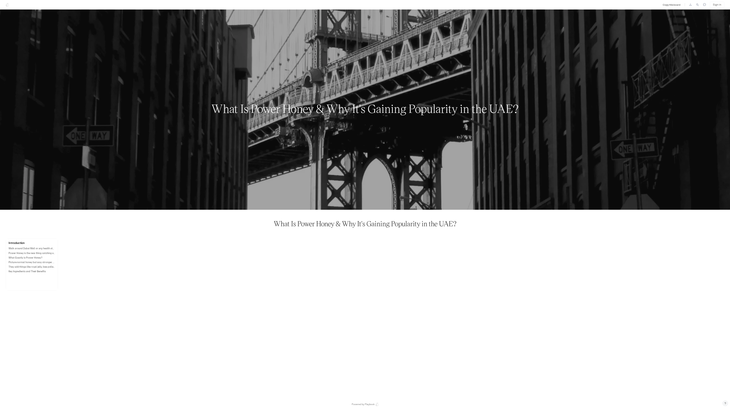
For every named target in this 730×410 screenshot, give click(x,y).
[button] (32, 264)
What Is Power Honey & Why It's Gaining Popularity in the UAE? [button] (365, 108)
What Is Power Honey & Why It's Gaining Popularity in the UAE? (365, 223)
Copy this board (671, 4)
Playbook (370, 404)
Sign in (717, 4)
